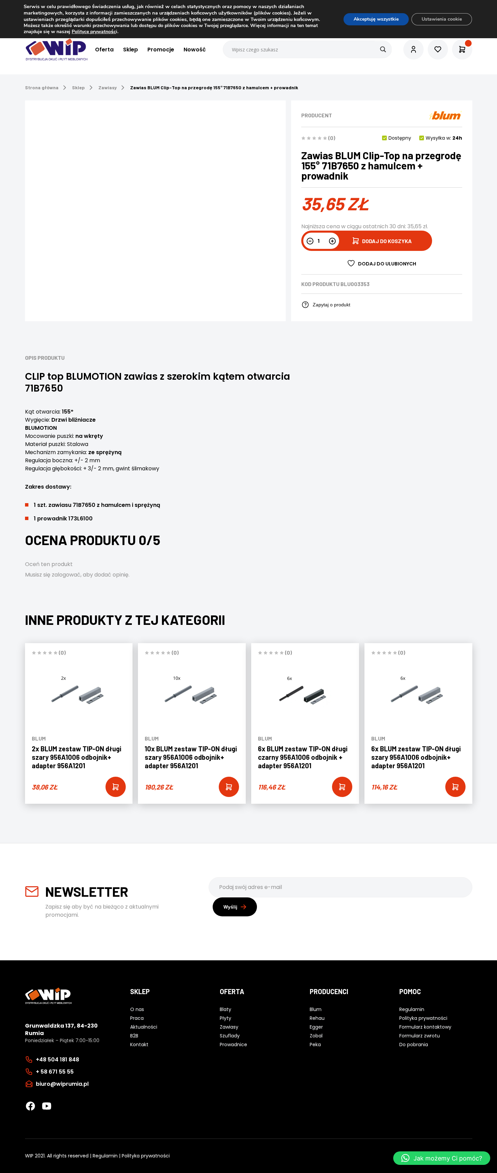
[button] (441, 1158)
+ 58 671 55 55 (55, 1072)
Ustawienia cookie (442, 19)
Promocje (160, 49)
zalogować (66, 575)
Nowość (195, 49)
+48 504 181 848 (57, 1059)
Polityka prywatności (146, 1155)
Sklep (130, 49)
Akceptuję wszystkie (376, 19)
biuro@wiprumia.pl (62, 1084)
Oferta (104, 49)
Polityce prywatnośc (94, 31)
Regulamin (105, 1155)
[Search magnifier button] (383, 49)
